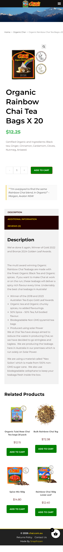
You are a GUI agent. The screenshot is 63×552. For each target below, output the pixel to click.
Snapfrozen (36, 541)
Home (7, 32)
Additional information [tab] (22, 219)
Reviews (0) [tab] (14, 226)
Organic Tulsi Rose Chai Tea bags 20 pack (17, 433)
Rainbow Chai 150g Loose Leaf (46, 493)
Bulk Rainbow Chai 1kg (46, 431)
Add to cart (41, 170)
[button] (43, 46)
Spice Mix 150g (17, 491)
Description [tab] (15, 212)
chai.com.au (36, 533)
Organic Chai (19, 32)
